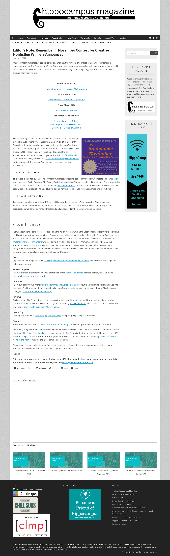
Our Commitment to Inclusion (123, 504)
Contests (97, 38)
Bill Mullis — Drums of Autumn (66, 127)
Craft (75, 42)
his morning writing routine (34, 276)
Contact (123, 38)
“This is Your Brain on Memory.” (37, 291)
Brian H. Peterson (78, 303)
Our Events (85, 38)
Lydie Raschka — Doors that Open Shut (66, 99)
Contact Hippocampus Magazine (124, 491)
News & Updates (105, 42)
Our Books (72, 38)
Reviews (63, 42)
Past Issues (31, 38)
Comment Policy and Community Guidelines (128, 508)
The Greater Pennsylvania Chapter (62, 158)
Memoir (15, 42)
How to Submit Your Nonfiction (123, 501)
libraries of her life (74, 272)
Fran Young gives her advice (48, 315)
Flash (37, 42)
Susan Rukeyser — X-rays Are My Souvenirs (66, 89)
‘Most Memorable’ (66, 185)
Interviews (50, 42)
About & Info (57, 38)
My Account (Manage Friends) (123, 494)
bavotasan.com (151, 552)
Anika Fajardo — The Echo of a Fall (66, 124)
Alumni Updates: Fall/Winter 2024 (66, 470)
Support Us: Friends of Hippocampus (126, 520)
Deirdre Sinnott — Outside (66, 121)
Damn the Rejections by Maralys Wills (41, 307)
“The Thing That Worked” (34, 333)
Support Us (109, 38)
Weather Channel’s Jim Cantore (27, 241)
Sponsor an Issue (119, 524)
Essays (27, 42)
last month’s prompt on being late (56, 324)
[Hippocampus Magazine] (85, 16)
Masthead (44, 38)
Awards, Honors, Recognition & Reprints (127, 517)
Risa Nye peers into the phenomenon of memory (66, 260)
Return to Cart (117, 498)
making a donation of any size (77, 362)
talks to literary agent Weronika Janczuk (60, 284)
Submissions (17, 38)
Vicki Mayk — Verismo (66, 110)
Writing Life (87, 42)
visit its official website (67, 155)
